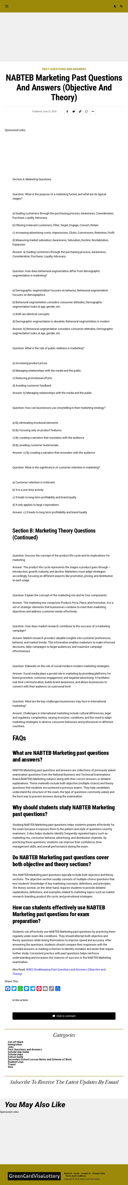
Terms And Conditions (76, 1176)
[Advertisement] (64, 38)
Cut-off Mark (15, 1042)
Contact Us (86, 1173)
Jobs (11, 1047)
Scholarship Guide (18, 1051)
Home (76, 1173)
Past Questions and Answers (25, 1049)
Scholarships (15, 1054)
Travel (11, 1064)
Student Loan (15, 1061)
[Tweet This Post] (73, 111)
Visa (10, 1066)
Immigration (15, 1044)
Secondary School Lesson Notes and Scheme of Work (40, 1059)
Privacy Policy (98, 1173)
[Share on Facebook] (67, 111)
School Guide (15, 1056)
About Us (68, 1173)
